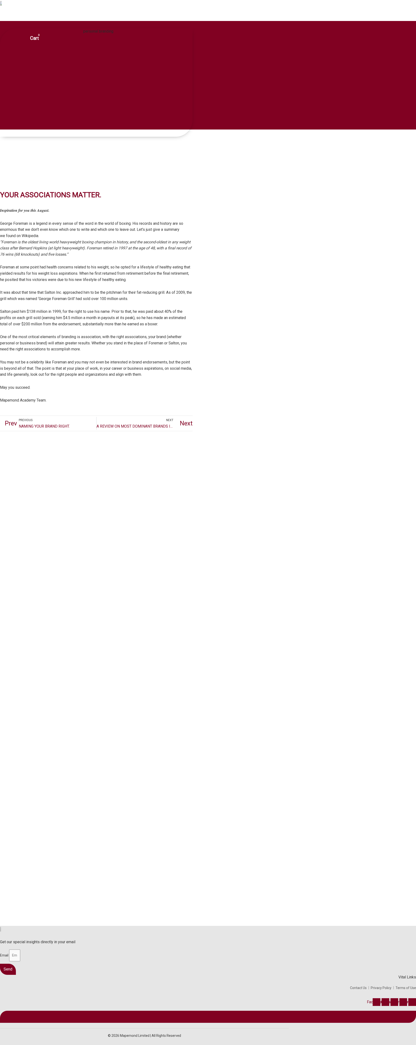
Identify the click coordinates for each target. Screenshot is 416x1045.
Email (4, 955)
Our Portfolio (113, 16)
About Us (62, 16)
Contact (178, 16)
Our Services (86, 16)
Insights (159, 16)
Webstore (138, 16)
